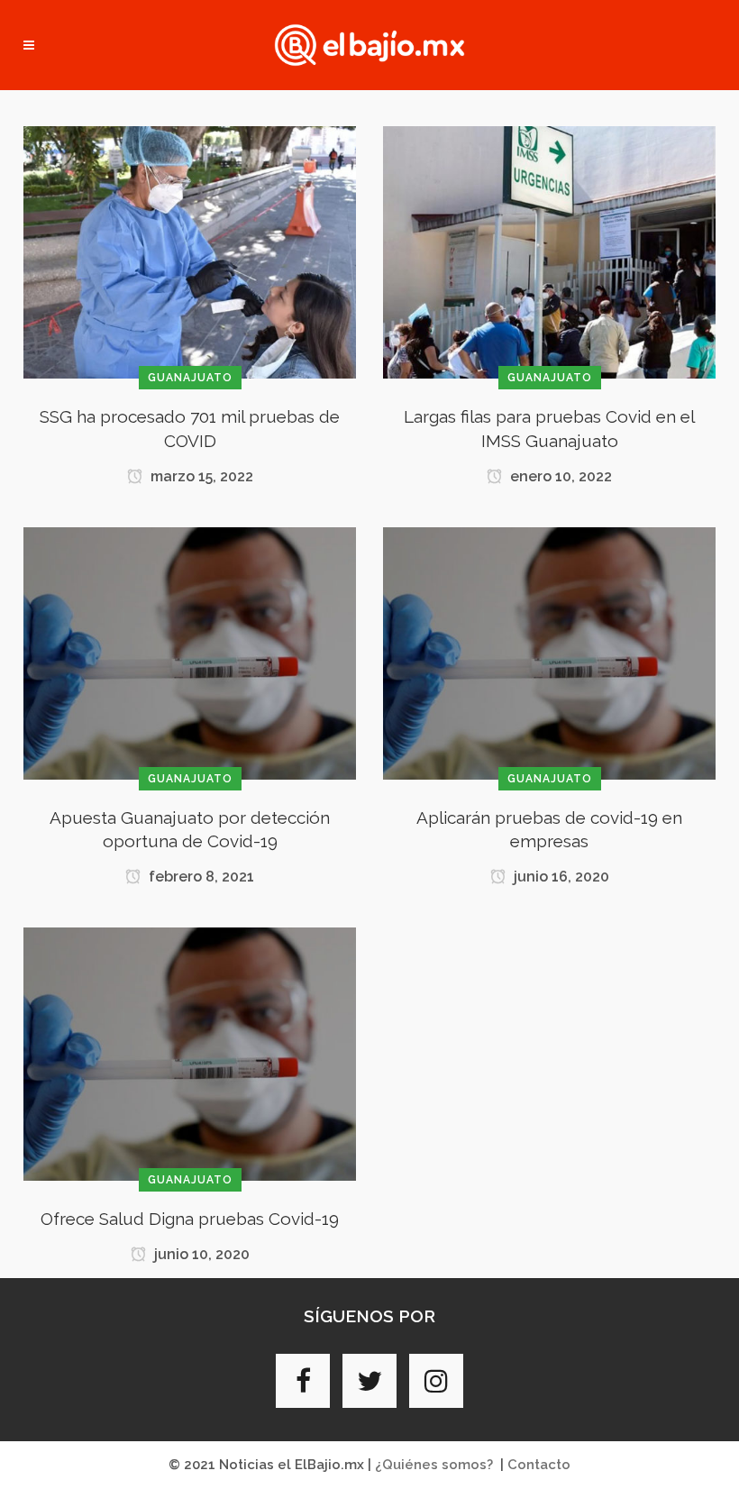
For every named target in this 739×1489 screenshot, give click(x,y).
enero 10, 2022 (559, 476)
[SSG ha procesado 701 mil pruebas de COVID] (189, 251)
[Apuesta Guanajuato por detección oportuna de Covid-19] (189, 652)
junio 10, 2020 (200, 1254)
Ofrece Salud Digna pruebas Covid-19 (190, 1219)
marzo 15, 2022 (200, 476)
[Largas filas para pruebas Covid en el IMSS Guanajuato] (549, 251)
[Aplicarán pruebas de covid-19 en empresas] (549, 652)
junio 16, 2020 (559, 876)
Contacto (538, 1465)
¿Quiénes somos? (434, 1465)
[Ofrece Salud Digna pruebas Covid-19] (189, 1053)
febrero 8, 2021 (199, 876)
